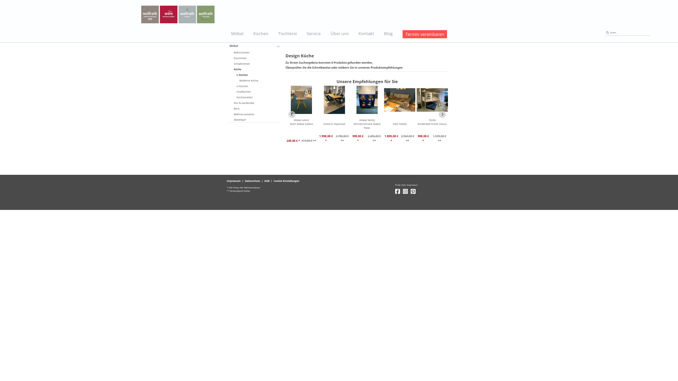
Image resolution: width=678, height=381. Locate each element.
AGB (266, 181)
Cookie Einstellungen (286, 181)
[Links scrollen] (291, 114)
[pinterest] (413, 191)
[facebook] (397, 191)
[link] (237, 33)
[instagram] (405, 191)
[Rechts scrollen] (442, 114)
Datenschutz (252, 181)
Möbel (234, 46)
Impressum (234, 181)
